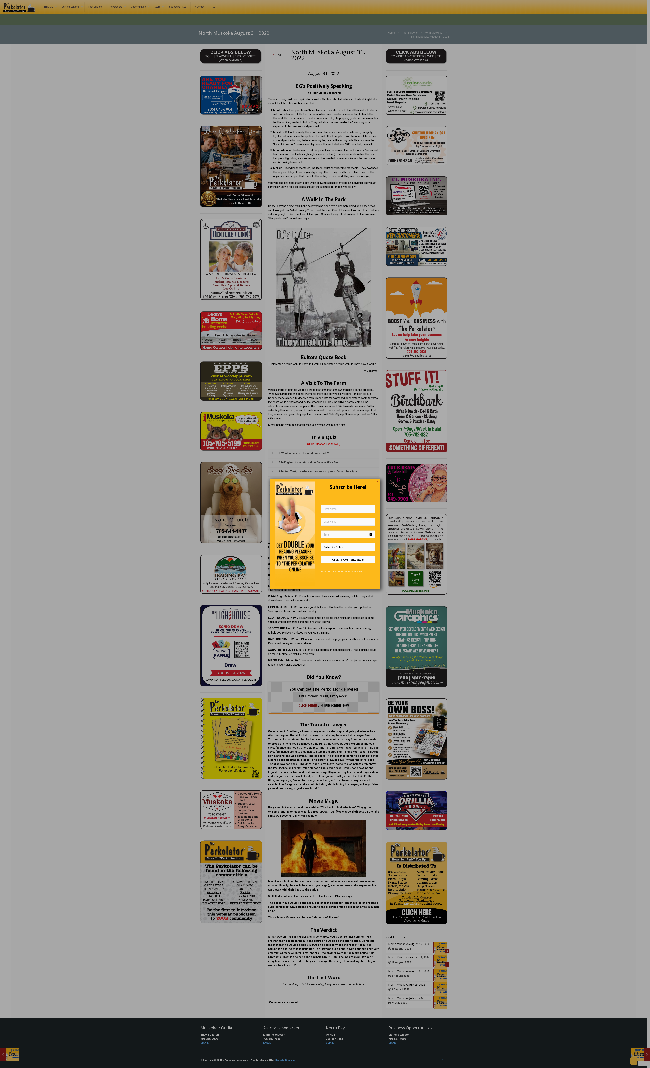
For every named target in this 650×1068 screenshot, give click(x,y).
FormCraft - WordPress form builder (341, 571)
